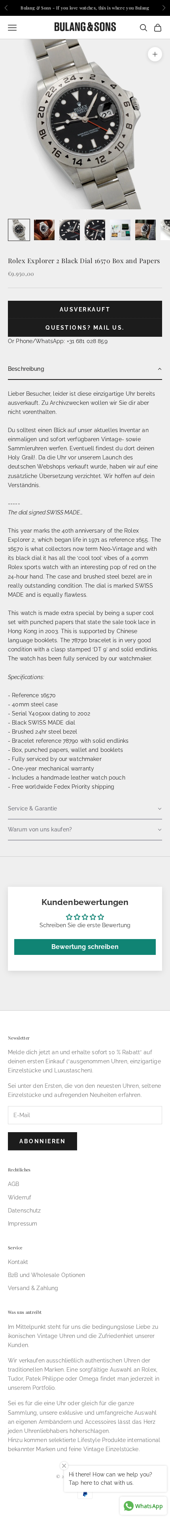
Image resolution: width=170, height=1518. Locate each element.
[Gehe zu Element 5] (120, 230)
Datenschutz (24, 1210)
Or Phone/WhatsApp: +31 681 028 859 (58, 341)
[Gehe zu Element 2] (44, 230)
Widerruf (19, 1197)
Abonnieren (42, 1141)
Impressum (22, 1223)
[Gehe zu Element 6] (145, 230)
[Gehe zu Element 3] (70, 230)
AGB (13, 1184)
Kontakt (18, 1262)
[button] (85, 369)
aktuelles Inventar (117, 430)
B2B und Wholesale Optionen (46, 1275)
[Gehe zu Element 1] (19, 230)
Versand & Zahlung (33, 1288)
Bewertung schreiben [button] (85, 947)
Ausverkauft (85, 309)
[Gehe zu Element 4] (95, 230)
